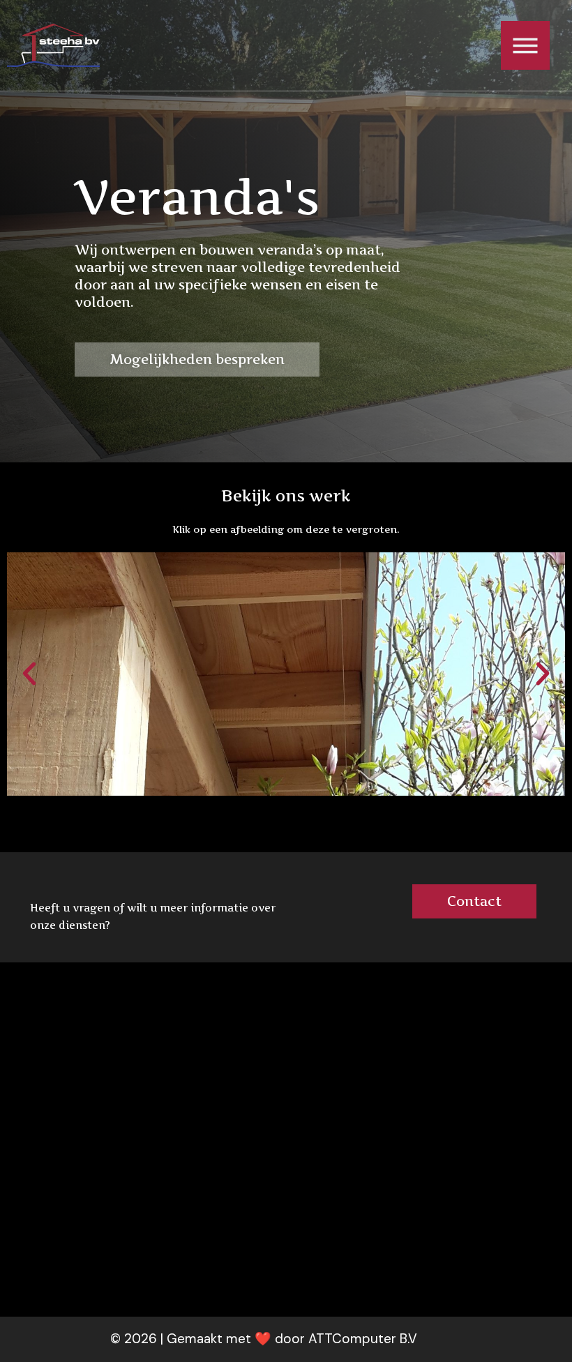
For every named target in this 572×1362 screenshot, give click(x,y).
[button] (29, 673)
